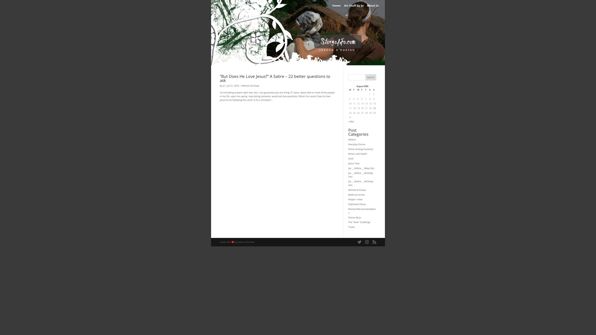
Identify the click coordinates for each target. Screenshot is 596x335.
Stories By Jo (354, 217)
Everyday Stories (356, 144)
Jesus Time (353, 163)
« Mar (351, 121)
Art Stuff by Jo (353, 5)
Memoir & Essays (250, 85)
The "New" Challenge (359, 222)
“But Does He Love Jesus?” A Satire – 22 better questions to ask (275, 78)
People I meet (355, 199)
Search (370, 77)
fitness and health (357, 153)
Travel (351, 227)
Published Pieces (357, 204)
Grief (350, 158)
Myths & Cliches (356, 194)
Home (336, 5)
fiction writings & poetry (360, 149)
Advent (352, 139)
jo (224, 85)
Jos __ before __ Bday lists (361, 168)
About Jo (373, 5)
